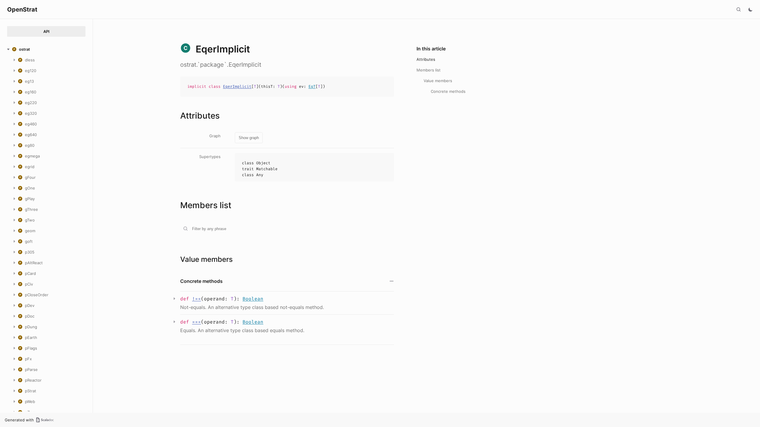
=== (196, 322)
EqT (312, 86)
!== (196, 299)
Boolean (253, 299)
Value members (438, 80)
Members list (429, 70)
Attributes (426, 59)
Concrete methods (448, 91)
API (46, 31)
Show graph (249, 138)
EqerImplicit (237, 86)
